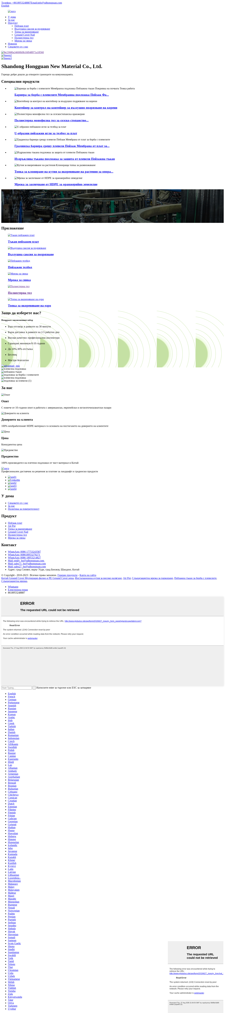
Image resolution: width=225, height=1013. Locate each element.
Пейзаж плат (21, 25)
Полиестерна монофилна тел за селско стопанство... (51, 120)
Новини (12, 43)
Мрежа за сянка (23, 40)
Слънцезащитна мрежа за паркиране (152, 578)
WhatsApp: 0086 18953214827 (24, 557)
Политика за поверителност (23, 508)
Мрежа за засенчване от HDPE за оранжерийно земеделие (55, 184)
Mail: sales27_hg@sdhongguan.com (27, 566)
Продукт (13, 22)
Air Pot (11, 526)
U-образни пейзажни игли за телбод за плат (45, 133)
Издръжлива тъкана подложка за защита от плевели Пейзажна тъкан (64, 159)
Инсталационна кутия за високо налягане (98, 578)
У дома (12, 17)
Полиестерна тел (23, 37)
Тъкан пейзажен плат (23, 241)
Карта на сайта (88, 575)
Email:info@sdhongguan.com (46, 2)
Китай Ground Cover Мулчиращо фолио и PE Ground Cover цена (37, 578)
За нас (11, 20)
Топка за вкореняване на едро (29, 305)
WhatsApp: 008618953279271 (24, 554)
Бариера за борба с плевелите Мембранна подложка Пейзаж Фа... (61, 94)
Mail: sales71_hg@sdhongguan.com (27, 563)
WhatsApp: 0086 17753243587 (24, 551)
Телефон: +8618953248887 (16, 2)
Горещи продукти (67, 575)
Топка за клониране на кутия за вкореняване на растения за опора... (63, 171)
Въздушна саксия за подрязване (32, 28)
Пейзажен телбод (20, 267)
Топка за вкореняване (26, 31)
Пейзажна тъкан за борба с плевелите (195, 578)
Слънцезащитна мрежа (14, 581)
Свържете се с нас (18, 46)
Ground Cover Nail (24, 34)
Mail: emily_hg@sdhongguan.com (26, 560)
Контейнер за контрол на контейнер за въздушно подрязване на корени (65, 107)
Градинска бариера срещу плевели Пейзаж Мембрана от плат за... (62, 146)
